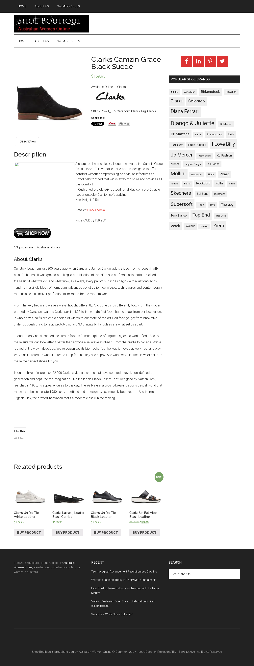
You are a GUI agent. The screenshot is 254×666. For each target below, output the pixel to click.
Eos (231, 134)
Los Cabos (213, 164)
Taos (201, 204)
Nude (211, 174)
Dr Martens (180, 134)
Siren (232, 183)
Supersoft (181, 204)
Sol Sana (202, 194)
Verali (175, 226)
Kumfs (175, 164)
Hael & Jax (177, 145)
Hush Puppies (197, 145)
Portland (174, 183)
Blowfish (231, 92)
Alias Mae (189, 92)
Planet (224, 174)
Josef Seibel (204, 155)
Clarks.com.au (96, 210)
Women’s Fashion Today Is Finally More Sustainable (123, 579)
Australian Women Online (95, 651)
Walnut (190, 226)
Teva (212, 205)
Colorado (196, 101)
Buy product (29, 532)
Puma (187, 183)
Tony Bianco (179, 215)
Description (27, 141)
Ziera (218, 225)
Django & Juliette (192, 123)
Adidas (174, 92)
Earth (198, 134)
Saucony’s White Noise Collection (112, 614)
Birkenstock (210, 92)
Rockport (203, 183)
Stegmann (219, 194)
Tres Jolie (221, 216)
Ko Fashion (224, 155)
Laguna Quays (193, 164)
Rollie (219, 183)
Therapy (227, 204)
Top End (201, 215)
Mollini (178, 174)
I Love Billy (223, 144)
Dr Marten (226, 124)
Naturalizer (196, 174)
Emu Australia (214, 134)
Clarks (135, 111)
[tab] (27, 141)
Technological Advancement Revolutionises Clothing (124, 571)
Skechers (181, 193)
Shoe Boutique (51, 23)
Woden (204, 226)
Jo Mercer (182, 155)
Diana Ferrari (185, 111)
